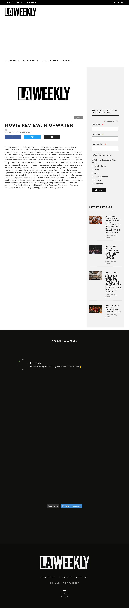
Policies (82, 578)
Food (8, 61)
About (9, 2)
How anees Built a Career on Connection (113, 309)
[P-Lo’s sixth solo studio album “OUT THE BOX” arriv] (100, 437)
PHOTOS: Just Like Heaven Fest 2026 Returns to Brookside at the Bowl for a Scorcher (113, 224)
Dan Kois (9, 132)
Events (97, 180)
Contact (19, 2)
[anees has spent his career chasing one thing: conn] (29, 437)
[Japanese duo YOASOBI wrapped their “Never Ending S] (52, 437)
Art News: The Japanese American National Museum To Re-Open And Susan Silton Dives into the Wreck (113, 282)
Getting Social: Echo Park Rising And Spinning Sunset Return (112, 252)
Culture (53, 61)
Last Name (98, 134)
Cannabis (65, 61)
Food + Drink (100, 166)
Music (16, 61)
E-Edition (32, 2)
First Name (98, 124)
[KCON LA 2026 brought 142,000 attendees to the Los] (76, 437)
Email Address (99, 144)
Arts (44, 61)
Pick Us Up (48, 578)
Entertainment (31, 61)
